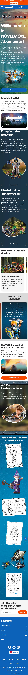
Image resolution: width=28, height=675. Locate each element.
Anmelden (23, 612)
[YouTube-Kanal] (14, 647)
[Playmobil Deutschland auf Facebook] (9, 647)
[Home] (9, 7)
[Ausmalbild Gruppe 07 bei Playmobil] (14, 559)
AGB (20, 670)
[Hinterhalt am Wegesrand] (12, 265)
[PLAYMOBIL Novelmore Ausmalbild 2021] (14, 456)
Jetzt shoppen (14, 3)
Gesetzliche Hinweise (14, 673)
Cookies (16, 670)
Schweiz (15, 652)
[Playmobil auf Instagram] (18, 647)
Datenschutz (9, 670)
